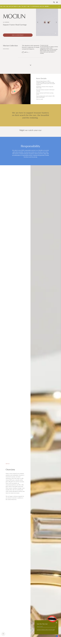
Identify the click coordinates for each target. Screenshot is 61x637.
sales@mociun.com (44, 49)
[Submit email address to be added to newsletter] (55, 626)
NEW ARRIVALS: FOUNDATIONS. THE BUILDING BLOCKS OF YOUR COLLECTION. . (26, 6)
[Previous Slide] (37, 22)
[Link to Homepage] (18, 16)
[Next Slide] (56, 22)
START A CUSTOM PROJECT (18, 35)
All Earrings (6, 22)
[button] (54, 2)
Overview (10, 469)
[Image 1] (55, 33)
